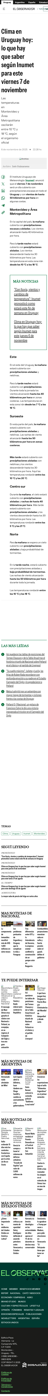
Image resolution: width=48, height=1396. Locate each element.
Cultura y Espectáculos (14, 1305)
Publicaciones (33, 1314)
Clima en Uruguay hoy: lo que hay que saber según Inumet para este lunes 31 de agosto (23, 877)
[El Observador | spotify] (39, 1279)
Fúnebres (17, 1310)
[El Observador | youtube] (45, 1274)
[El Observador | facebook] (35, 1274)
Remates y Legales (34, 1310)
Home (4, 1289)
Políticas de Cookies (6, 1373)
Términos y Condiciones (7, 1385)
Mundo (22, 1301)
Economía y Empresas (13, 1297)
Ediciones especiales (12, 1314)
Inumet (30, 180)
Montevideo (39, 833)
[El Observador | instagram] (40, 1274)
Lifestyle (35, 1305)
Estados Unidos (9, 1322)
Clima (5, 833)
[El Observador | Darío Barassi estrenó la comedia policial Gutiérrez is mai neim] (30, 1084)
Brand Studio (8, 1301)
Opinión (5, 1310)
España (36, 1318)
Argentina (19, 2)
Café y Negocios (31, 1293)
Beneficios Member (30, 1289)
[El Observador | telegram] (45, 1279)
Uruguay (7, 2)
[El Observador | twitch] (45, 1283)
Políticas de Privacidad (6, 1379)
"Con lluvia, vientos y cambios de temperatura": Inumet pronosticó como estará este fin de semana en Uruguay (22, 857)
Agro (30, 1297)
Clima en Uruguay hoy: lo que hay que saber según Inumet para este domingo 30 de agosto (23, 887)
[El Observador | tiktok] (27, 1279)
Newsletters (8, 1318)
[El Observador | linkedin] (33, 1279)
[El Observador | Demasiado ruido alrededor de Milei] (6, 1073)
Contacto (5, 1391)
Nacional (15, 1293)
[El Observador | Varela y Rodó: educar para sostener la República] (18, 998)
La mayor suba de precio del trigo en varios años (19, 896)
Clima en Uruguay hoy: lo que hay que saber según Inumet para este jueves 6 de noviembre (23, 867)
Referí (4, 1293)
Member (13, 1289)
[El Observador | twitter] (30, 1274)
